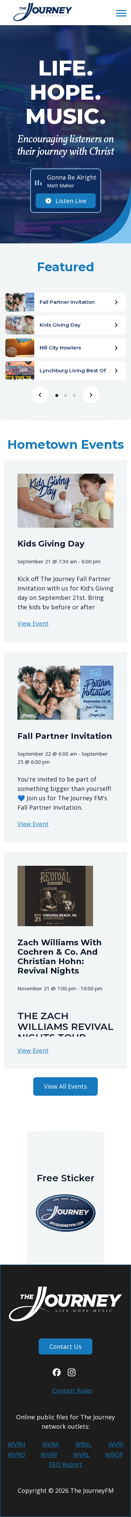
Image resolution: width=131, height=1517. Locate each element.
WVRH (16, 1444)
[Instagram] (72, 1374)
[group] (65, 302)
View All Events (65, 1086)
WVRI (115, 1444)
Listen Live (70, 201)
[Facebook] (56, 1374)
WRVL (83, 1444)
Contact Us (65, 1346)
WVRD (16, 1455)
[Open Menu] (119, 12)
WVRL (81, 1455)
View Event (33, 623)
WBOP (114, 1455)
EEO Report (65, 1464)
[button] (40, 394)
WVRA (50, 1444)
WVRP (49, 1455)
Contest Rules (72, 1390)
